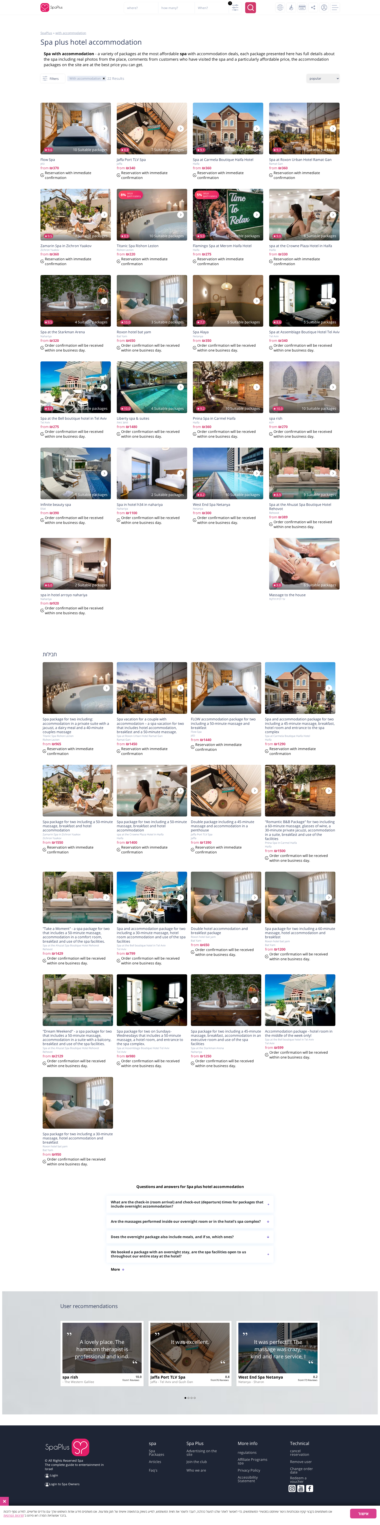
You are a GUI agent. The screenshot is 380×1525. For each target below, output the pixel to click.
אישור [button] (363, 1513)
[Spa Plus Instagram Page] (292, 1488)
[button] (185, 1398)
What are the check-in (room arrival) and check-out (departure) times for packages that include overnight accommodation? (187, 1204)
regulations (247, 1452)
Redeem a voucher (298, 1479)
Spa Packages (156, 1452)
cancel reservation (299, 1452)
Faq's (153, 1470)
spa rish (70, 1377)
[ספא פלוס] (67, 1448)
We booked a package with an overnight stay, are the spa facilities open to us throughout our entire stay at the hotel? (178, 1254)
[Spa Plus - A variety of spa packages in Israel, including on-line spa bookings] (51, 7)
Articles (155, 1461)
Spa (80, 1460)
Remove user (301, 1461)
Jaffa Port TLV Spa (167, 1377)
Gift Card (302, 7)
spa (183, 53)
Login (53, 1475)
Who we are (196, 1470)
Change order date (301, 1470)
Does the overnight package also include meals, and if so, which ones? (172, 1236)
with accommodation (70, 33)
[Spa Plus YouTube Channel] (300, 1488)
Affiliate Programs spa (252, 1461)
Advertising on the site (201, 1452)
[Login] (324, 7)
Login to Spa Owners (64, 1484)
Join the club (196, 1461)
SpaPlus (46, 33)
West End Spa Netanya (260, 1377)
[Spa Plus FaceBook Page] (309, 1488)
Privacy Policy (249, 1470)
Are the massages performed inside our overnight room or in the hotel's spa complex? (186, 1221)
